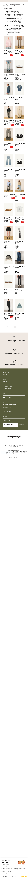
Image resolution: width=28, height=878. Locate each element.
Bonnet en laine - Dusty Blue (17, 318)
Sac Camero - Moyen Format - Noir (17, 174)
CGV (4, 402)
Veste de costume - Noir (6, 318)
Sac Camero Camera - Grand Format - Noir (17, 148)
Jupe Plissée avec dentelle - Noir (6, 246)
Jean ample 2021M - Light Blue (6, 174)
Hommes (4, 379)
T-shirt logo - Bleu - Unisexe (17, 101)
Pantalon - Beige (17, 54)
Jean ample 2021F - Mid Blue (17, 270)
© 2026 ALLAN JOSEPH (14, 457)
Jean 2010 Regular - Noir (17, 294)
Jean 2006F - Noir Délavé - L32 (6, 148)
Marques (5, 374)
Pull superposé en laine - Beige (17, 198)
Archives (5, 381)
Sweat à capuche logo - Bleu (6, 101)
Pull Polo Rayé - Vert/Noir (6, 124)
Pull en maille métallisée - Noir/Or (6, 270)
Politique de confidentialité (9, 404)
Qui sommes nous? (7, 388)
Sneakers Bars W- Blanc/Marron (18, 78)
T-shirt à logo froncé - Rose (6, 55)
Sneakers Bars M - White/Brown (7, 293)
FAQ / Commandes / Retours (9, 400)
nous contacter (7, 407)
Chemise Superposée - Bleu (7, 198)
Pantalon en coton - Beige (17, 124)
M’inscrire (21, 424)
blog (4, 393)
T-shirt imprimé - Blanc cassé (17, 222)
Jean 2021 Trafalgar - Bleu (6, 78)
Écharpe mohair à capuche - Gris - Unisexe (17, 246)
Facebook (5, 416)
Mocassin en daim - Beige (6, 221)
